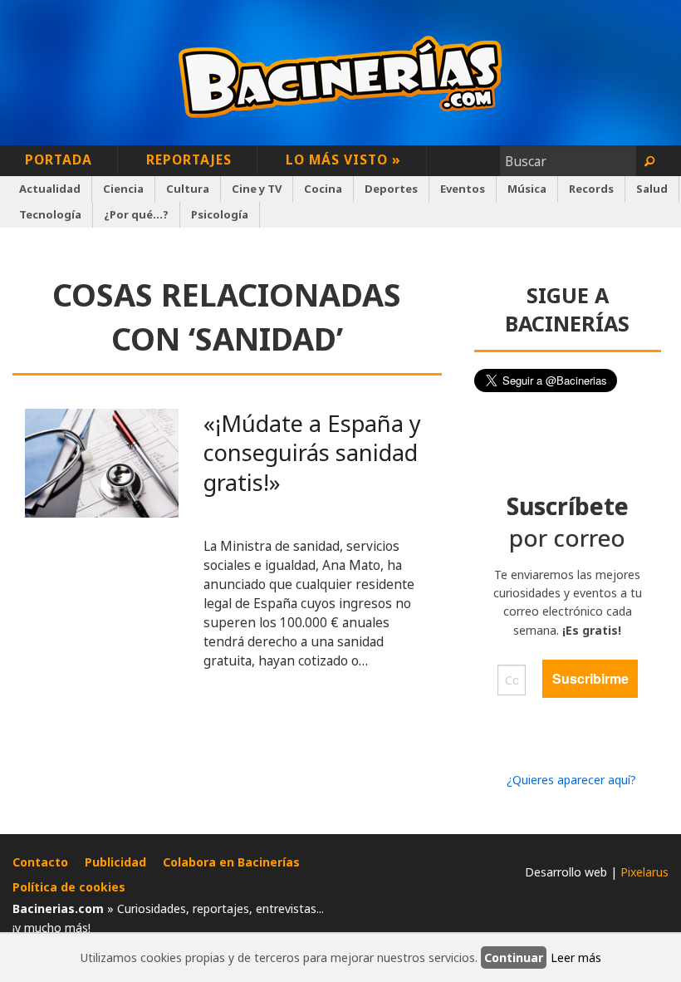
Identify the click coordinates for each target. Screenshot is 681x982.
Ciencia (123, 188)
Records (591, 188)
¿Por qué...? (136, 214)
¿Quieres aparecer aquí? (571, 780)
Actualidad (50, 188)
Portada (58, 159)
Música (526, 188)
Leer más (576, 957)
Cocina (323, 188)
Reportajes (189, 159)
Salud (652, 188)
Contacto (40, 862)
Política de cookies (68, 887)
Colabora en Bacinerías (231, 862)
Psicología (219, 214)
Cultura (187, 188)
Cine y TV (257, 188)
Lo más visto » (343, 159)
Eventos (462, 188)
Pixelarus (644, 872)
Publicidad (115, 862)
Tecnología (50, 214)
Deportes (391, 188)
